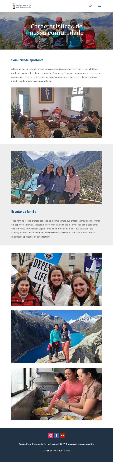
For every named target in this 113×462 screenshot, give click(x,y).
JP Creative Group (61, 450)
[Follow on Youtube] (62, 435)
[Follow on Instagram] (50, 435)
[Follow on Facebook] (56, 435)
